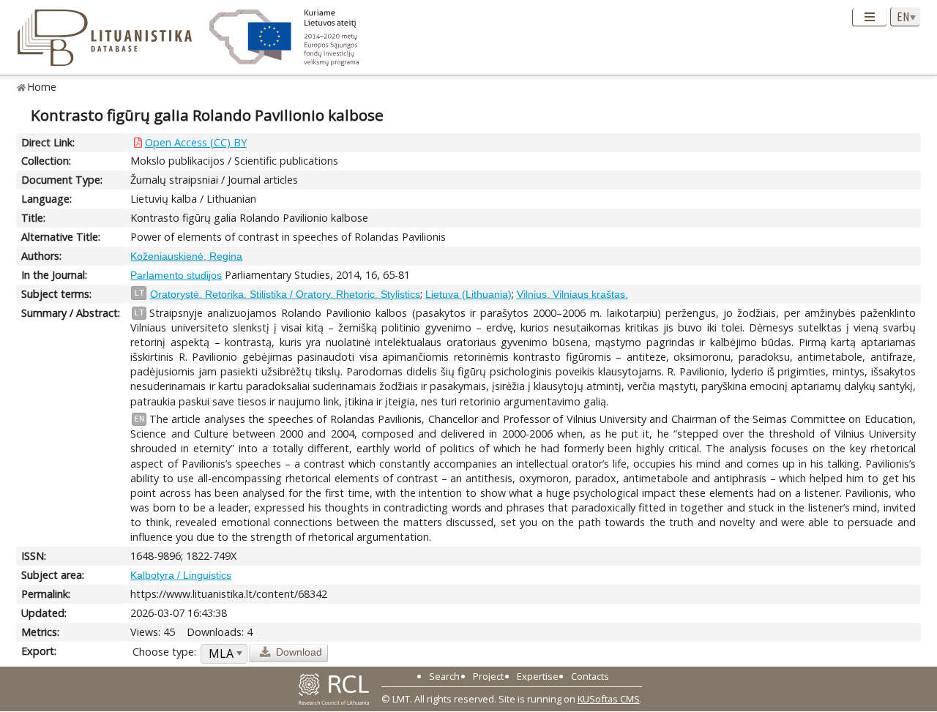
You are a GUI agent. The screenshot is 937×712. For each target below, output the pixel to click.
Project (488, 676)
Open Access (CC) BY (196, 142)
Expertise (538, 676)
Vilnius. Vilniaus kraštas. (572, 294)
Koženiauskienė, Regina (186, 256)
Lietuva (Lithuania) (468, 294)
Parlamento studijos (176, 275)
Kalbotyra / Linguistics (180, 575)
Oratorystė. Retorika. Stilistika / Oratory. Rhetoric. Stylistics (285, 294)
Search (444, 676)
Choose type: (164, 652)
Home (42, 87)
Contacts (590, 676)
